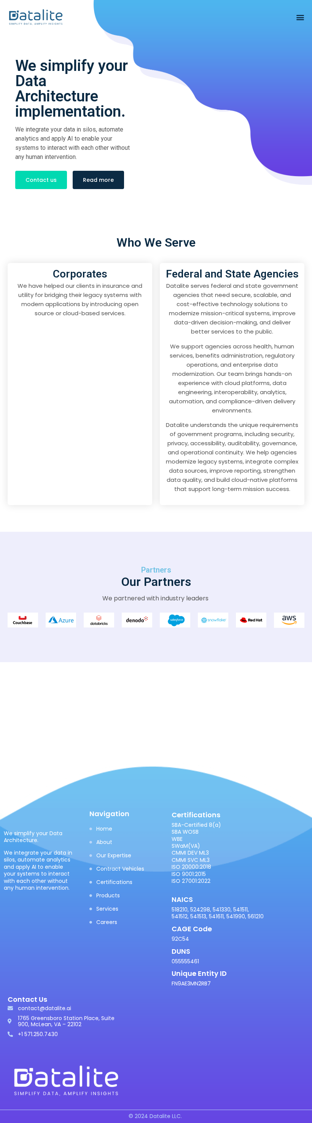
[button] (300, 17)
